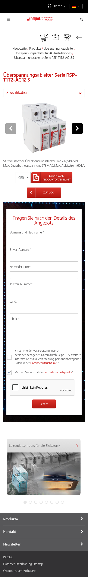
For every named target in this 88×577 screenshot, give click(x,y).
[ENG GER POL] (23, 177)
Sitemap (37, 564)
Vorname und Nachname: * (27, 232)
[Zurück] (79, 37)
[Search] (81, 19)
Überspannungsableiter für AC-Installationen (43, 53)
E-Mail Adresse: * (20, 249)
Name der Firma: (20, 267)
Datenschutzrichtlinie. (43, 363)
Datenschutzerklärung (17, 564)
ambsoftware (26, 571)
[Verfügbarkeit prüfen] (43, 37)
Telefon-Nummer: (21, 284)
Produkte (35, 48)
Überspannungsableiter (59, 48)
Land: (13, 301)
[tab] (44, 93)
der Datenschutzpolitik (58, 372)
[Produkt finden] (55, 37)
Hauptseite (19, 48)
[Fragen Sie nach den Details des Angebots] (67, 37)
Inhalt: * (15, 319)
